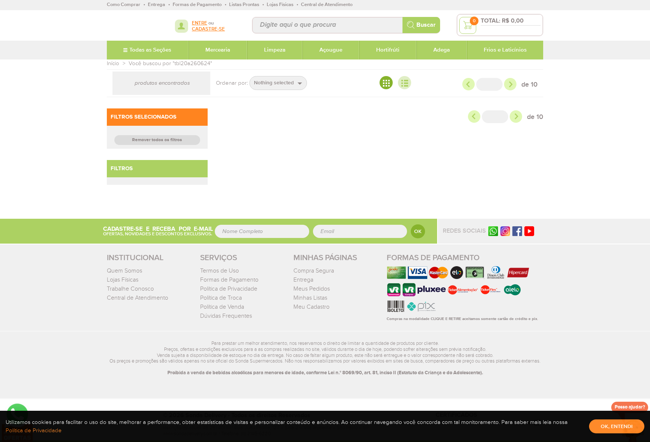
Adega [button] (441, 50)
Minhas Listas (310, 298)
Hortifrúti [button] (387, 50)
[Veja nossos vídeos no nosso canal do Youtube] (529, 231)
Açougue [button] (330, 50)
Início (113, 63)
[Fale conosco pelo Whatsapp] (493, 231)
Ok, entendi (617, 426)
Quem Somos (124, 270)
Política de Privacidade (228, 289)
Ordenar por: (232, 83)
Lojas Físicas (122, 279)
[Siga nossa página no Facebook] (517, 231)
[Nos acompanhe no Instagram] (505, 231)
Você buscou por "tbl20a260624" (170, 63)
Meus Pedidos (311, 289)
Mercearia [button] (217, 50)
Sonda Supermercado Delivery (131, 25)
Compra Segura (313, 270)
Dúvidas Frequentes (226, 316)
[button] (278, 83)
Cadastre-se (208, 29)
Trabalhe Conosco (130, 289)
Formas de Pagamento (229, 279)
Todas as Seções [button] (150, 50)
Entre (199, 23)
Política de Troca (221, 298)
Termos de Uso (219, 270)
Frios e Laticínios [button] (505, 50)
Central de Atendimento (137, 298)
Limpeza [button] (275, 50)
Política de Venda (222, 307)
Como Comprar (123, 5)
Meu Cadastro (311, 307)
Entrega (303, 279)
